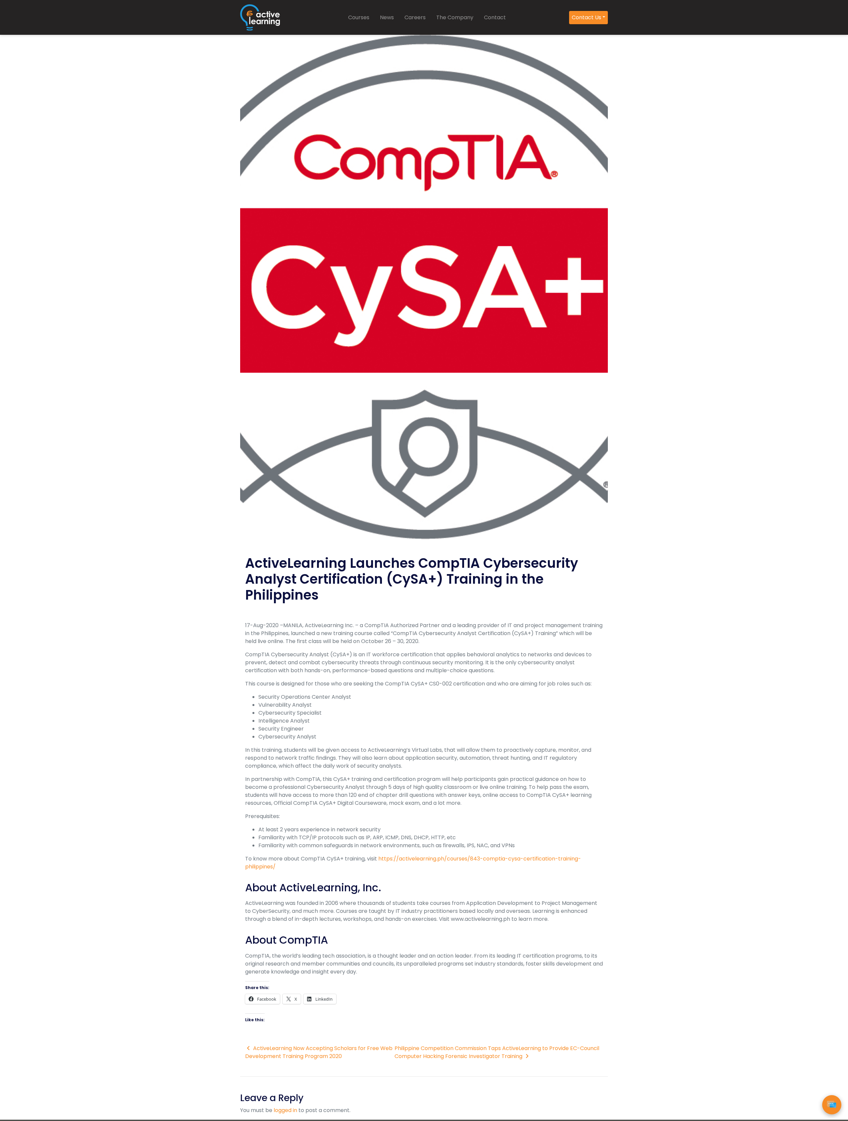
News (387, 17)
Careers (415, 17)
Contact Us (586, 17)
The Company (454, 17)
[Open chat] (831, 1104)
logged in (285, 1110)
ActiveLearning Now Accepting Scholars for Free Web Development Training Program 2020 (319, 1052)
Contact (495, 17)
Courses (358, 17)
